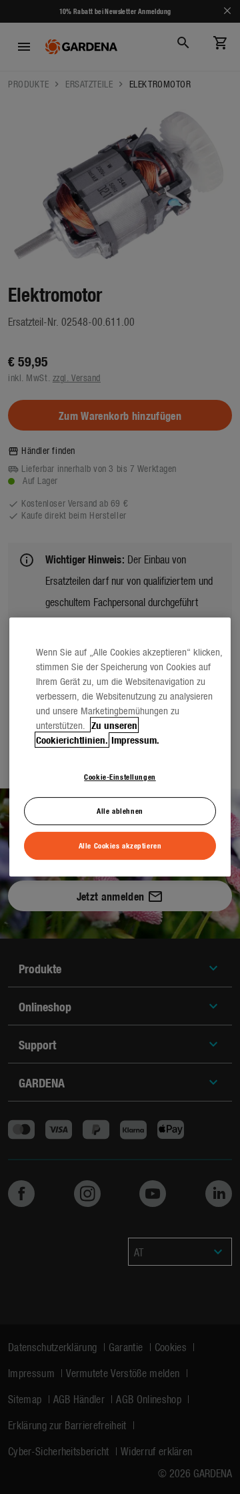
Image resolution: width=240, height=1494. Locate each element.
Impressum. (135, 739)
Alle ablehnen (120, 810)
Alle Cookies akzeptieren (120, 845)
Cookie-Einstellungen (119, 776)
